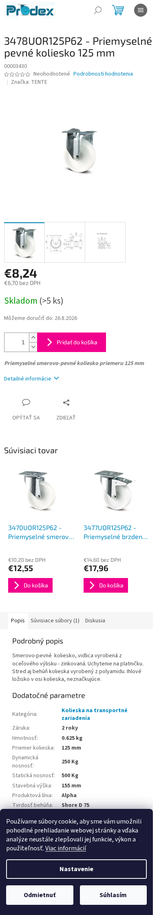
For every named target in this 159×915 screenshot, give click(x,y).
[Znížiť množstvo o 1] (33, 347)
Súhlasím (113, 895)
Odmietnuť (39, 895)
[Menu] (140, 10)
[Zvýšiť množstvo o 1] (33, 337)
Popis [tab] (18, 621)
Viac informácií (65, 848)
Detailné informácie (27, 379)
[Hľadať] (98, 10)
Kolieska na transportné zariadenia (95, 714)
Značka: (29, 82)
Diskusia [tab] (95, 621)
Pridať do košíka (77, 342)
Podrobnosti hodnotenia (103, 74)
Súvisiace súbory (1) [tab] (55, 621)
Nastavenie (76, 869)
